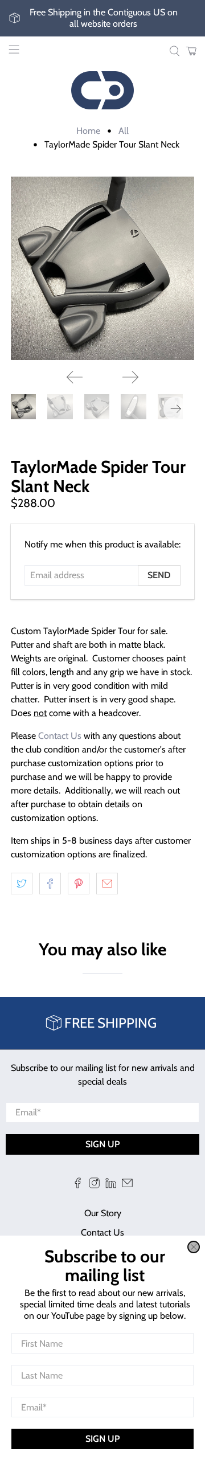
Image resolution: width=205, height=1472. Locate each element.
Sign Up (102, 1438)
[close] (193, 1247)
